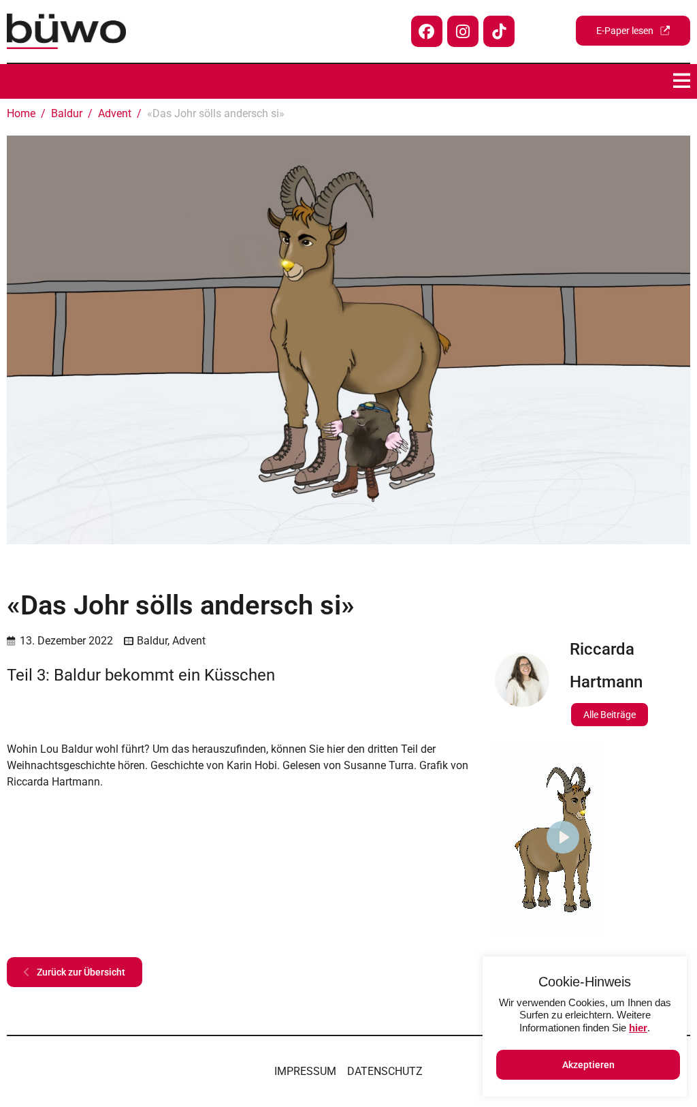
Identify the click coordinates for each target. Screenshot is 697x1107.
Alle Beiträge (609, 714)
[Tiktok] (499, 31)
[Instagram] (463, 31)
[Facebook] (426, 31)
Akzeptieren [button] (588, 1064)
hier (638, 1027)
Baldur (152, 640)
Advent (189, 640)
